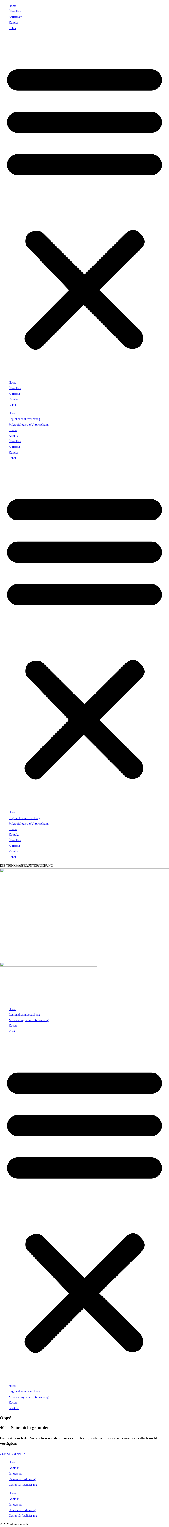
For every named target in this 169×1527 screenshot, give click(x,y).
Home (12, 6)
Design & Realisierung (23, 1484)
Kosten (13, 430)
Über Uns (15, 11)
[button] (84, 205)
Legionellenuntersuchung (24, 419)
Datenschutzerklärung (22, 1479)
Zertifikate (15, 17)
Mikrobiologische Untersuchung (29, 424)
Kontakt (14, 435)
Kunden (13, 22)
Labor (12, 28)
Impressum (15, 1473)
